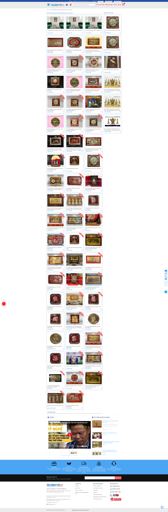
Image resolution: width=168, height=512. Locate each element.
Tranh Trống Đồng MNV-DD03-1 (72, 366)
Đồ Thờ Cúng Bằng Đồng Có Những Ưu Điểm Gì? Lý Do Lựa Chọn (109, 452)
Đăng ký (110, 1)
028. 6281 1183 (116, 492)
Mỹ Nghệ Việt (62, 510)
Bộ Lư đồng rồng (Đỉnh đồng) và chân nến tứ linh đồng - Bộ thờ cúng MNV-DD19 (112, 130)
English (101, 1)
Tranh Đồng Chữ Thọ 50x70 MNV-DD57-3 (55, 30)
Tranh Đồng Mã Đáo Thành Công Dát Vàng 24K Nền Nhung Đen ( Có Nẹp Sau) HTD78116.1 (54, 150)
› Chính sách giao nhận (97, 498)
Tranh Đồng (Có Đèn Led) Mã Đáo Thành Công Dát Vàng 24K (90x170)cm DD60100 (93, 150)
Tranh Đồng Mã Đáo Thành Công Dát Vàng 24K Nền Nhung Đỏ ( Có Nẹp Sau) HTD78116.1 (74, 150)
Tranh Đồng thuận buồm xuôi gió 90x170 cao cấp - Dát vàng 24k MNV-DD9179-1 (93, 51)
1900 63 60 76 (116, 486)
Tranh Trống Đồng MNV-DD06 (72, 168)
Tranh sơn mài (82, 510)
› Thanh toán (95, 490)
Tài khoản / (107, 1)
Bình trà (87, 510)
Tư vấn (115, 4)
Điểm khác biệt (109, 4)
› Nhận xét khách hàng (97, 494)
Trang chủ (48, 9)
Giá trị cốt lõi (77, 488)
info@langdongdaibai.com (86, 1)
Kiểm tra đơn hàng (118, 1)
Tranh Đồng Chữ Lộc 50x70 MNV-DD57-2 (93, 30)
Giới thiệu (77, 485)
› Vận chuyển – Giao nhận (98, 488)
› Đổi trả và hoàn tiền (97, 485)
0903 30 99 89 (116, 489)
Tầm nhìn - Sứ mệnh (79, 490)
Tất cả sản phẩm (100, 4)
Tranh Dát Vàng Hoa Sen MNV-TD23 (111, 69)
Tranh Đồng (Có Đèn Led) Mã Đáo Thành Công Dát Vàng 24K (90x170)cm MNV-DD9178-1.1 (74, 268)
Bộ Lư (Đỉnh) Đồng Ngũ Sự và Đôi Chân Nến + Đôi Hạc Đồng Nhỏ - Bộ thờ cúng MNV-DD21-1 (112, 91)
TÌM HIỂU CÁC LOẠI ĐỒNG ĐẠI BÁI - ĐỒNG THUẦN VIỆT (110, 442)
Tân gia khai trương (75, 510)
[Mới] (74, 62)
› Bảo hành (95, 492)
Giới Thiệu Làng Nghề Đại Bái (109, 433)
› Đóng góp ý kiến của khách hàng (99, 496)
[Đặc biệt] (55, 141)
